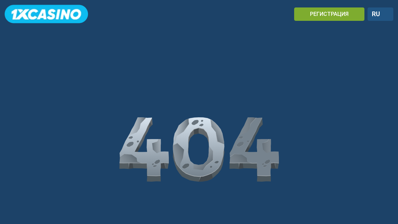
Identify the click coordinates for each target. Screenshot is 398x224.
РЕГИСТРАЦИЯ (329, 14)
